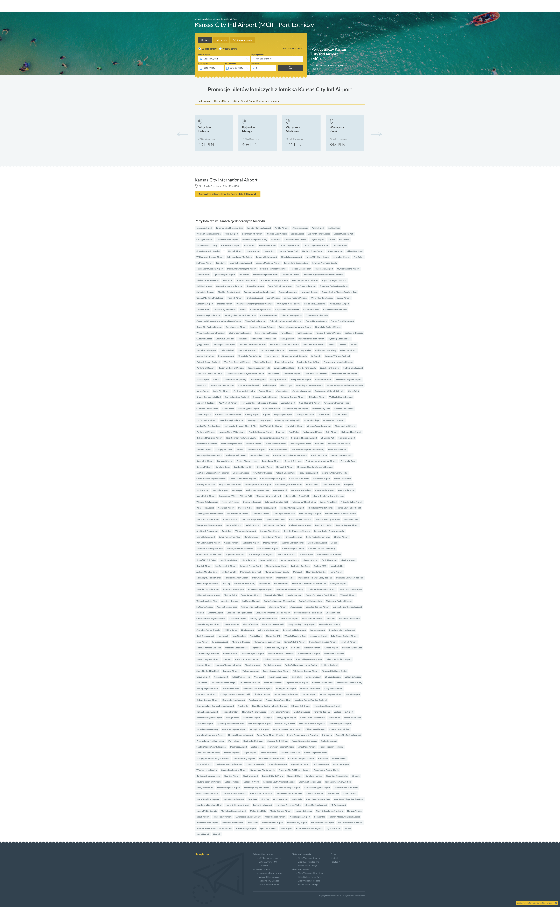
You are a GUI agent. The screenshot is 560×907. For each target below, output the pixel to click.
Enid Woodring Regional (244, 759)
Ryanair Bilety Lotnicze (269, 881)
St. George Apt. (327, 438)
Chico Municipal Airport (227, 240)
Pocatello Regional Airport (260, 432)
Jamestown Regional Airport (209, 718)
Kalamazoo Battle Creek (248, 385)
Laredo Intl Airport (346, 490)
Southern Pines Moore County (289, 590)
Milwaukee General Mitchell (268, 496)
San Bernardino (281, 584)
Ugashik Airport (334, 829)
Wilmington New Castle (274, 525)
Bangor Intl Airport (204, 461)
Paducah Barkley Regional (207, 362)
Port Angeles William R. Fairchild (329, 391)
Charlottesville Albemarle (317, 316)
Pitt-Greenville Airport (262, 578)
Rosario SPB (264, 584)
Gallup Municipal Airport (207, 794)
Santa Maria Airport (306, 747)
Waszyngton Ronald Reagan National (212, 759)
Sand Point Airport (260, 514)
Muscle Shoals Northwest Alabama (328, 496)
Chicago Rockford (204, 240)
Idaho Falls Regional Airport (296, 409)
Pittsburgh (327, 735)
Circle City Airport (302, 712)
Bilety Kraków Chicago (308, 885)
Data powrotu (230, 64)
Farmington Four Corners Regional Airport (215, 706)
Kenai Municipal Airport (266, 333)
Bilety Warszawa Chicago (309, 881)
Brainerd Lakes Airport (276, 234)
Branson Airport (230, 654)
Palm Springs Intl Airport (207, 584)
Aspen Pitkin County (300, 764)
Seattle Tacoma (257, 747)
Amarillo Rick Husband (249, 683)
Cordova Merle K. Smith (244, 391)
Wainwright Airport (277, 607)
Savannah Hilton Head (284, 368)
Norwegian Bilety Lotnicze (270, 873)
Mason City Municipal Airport (209, 269)
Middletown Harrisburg (325, 351)
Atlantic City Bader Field (225, 310)
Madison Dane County (300, 269)
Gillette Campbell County (293, 549)
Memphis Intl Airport (205, 496)
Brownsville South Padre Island (308, 613)
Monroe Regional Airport (340, 724)
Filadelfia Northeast (262, 362)
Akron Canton (202, 391)
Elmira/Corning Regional (240, 333)
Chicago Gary (282, 391)
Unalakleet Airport (254, 298)
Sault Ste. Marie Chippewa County (340, 514)
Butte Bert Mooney (268, 316)
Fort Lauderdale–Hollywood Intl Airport (259, 403)
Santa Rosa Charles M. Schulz (209, 374)
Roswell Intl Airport (255, 286)
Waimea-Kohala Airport (207, 502)
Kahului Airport (253, 525)
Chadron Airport (250, 776)
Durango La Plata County (292, 543)
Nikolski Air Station (314, 794)
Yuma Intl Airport (234, 525)
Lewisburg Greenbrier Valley (288, 805)
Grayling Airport (280, 799)
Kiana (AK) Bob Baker (206, 560)
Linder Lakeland (227, 351)
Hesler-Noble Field (352, 718)
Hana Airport (228, 409)
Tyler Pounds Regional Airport (344, 374)
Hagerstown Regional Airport (327, 706)
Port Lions (295, 648)
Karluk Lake (297, 799)
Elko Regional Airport (317, 543)
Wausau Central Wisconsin (208, 234)
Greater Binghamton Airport (233, 770)
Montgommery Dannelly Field (267, 642)
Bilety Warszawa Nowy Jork (310, 873)
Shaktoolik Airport (346, 438)
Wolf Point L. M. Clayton (271, 426)
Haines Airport (306, 555)
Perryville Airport (220, 490)
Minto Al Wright (229, 572)
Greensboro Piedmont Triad (336, 403)
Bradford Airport (215, 613)
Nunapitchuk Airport (259, 729)
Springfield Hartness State (310, 601)
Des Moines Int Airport (236, 327)
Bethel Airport (269, 385)
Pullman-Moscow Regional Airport (344, 817)
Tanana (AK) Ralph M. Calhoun (209, 298)
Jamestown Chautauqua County (284, 345)
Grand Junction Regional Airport (210, 479)
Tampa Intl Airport (268, 753)
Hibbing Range (230, 630)
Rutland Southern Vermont (247, 659)
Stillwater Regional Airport (208, 595)
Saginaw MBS (320, 566)
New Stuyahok (239, 636)
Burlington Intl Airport (286, 689)
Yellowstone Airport (256, 450)
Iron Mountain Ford (228, 560)
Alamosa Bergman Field (260, 310)
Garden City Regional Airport (317, 788)
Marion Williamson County (277, 572)
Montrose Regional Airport (234, 729)
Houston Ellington (230, 712)
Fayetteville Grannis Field (308, 362)
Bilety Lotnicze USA (300, 870)
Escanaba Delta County (206, 246)
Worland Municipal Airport (328, 520)
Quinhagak (237, 490)
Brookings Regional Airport (208, 316)
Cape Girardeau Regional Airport (210, 619)
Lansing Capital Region (286, 718)
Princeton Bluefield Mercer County (294, 770)
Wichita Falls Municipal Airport (321, 590)
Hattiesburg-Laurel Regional (261, 555)
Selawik (240, 450)
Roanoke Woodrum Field (259, 368)
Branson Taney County (247, 281)
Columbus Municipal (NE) (276, 502)
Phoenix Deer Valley (284, 362)
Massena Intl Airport (324, 269)
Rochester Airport (329, 741)
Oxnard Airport (331, 648)
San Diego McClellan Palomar (209, 514)
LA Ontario (316, 356)
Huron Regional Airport (248, 409)
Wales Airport (202, 380)
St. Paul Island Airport (353, 368)
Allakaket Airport (300, 228)
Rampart (227, 659)
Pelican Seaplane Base (352, 648)
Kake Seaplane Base (331, 485)
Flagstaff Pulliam (250, 625)
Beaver (348, 829)
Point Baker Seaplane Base (318, 799)
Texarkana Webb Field (290, 753)
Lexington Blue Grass (300, 566)
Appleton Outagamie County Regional (290, 455)
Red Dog (226, 584)
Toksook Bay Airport (222, 817)
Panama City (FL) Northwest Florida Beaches (323, 275)
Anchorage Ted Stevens (236, 455)
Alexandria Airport (323, 380)
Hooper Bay (269, 251)
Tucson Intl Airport (292, 374)
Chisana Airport (231, 543)
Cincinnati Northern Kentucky (252, 345)
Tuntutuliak (296, 677)
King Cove (220, 263)
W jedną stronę (230, 48)
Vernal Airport (273, 298)
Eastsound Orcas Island (349, 619)
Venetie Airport (221, 677)
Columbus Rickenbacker (337, 776)
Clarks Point (353, 391)
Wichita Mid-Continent (268, 630)
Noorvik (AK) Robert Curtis (208, 578)
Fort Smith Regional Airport (328, 333)
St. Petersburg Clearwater (207, 654)
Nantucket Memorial (255, 764)
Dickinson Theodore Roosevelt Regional (315, 467)
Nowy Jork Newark (230, 502)
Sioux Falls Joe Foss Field (273, 625)
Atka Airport (296, 607)
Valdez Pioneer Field (241, 677)
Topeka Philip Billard (274, 595)
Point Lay (280, 432)
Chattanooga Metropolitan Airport (321, 461)
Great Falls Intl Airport (299, 479)
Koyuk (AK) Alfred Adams (317, 257)
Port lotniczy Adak (323, 525)
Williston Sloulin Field (344, 409)
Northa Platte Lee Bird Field (312, 718)
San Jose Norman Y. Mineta (350, 823)
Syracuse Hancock (268, 829)
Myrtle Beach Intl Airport (348, 269)
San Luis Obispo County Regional (211, 747)
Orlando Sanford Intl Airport (338, 659)
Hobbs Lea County (342, 479)
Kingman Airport (335, 251)
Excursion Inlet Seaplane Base (209, 549)
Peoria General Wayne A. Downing (302, 735)
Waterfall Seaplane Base (295, 636)
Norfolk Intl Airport (294, 426)
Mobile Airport (231, 234)
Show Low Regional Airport (260, 590)
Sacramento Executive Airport (273, 438)
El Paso (334, 543)
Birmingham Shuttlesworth (262, 770)
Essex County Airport (271, 537)
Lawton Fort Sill (280, 490)
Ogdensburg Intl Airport (224, 275)
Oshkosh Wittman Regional (337, 356)
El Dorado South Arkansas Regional (279, 782)
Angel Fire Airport (341, 764)
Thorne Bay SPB (273, 636)
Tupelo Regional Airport (300, 444)
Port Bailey (358, 257)
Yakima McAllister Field (206, 601)
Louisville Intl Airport (262, 805)
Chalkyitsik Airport (238, 619)
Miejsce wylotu (204, 54)
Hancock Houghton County (254, 240)
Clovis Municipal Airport (295, 240)
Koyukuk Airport (203, 566)
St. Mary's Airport (204, 263)
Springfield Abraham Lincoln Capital (301, 665)
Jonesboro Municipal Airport (342, 630)
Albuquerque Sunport (339, 304)
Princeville (323, 759)
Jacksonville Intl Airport (266, 257)
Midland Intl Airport (241, 642)
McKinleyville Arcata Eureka (209, 455)
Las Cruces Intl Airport (206, 420)
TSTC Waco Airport (289, 619)
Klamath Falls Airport (324, 490)
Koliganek (348, 485)
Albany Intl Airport (278, 380)
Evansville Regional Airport (208, 625)
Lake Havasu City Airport (261, 794)
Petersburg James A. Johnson (305, 281)
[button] (376, 134)
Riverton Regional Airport (207, 659)
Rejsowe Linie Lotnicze (263, 854)
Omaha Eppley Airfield (339, 729)
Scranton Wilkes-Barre (322, 683)
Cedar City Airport (221, 391)
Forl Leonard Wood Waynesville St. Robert (245, 374)
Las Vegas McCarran (305, 415)
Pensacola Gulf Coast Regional (349, 578)
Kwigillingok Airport (283, 415)
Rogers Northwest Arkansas (304, 741)
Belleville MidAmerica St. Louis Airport (273, 613)
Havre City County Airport (254, 712)
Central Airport (265, 391)
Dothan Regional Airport (331, 694)
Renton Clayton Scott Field (349, 508)
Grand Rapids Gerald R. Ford (209, 555)
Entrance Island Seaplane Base (229, 228)
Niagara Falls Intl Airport (230, 485)
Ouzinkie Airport (329, 560)
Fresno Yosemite (231, 625)
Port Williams (256, 636)
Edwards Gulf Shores (300, 706)
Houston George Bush (288, 251)
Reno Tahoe (252, 823)
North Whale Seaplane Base (271, 759)
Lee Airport (201, 385)
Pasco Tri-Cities (245, 508)
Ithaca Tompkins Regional (207, 799)
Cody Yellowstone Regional (237, 397)
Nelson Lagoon (271, 356)
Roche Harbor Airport (266, 508)
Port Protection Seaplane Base (274, 281)
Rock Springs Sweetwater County (241, 438)
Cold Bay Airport (231, 776)
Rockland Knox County (244, 584)
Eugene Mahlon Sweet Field (278, 700)
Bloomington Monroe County (309, 385)
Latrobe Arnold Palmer (301, 490)
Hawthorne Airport (321, 479)
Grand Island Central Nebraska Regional (269, 706)
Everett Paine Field (328, 502)
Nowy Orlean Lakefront (333, 420)
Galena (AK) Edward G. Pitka (334, 473)
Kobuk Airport (202, 817)
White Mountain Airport (322, 298)
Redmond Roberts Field (232, 823)
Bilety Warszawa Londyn (309, 858)
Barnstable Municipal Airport (311, 339)
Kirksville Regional (322, 712)
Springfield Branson (205, 292)
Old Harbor (244, 275)
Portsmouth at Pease (312, 432)
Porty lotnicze (213, 19)
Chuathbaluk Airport (301, 391)
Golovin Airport (340, 246)
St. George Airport (204, 607)
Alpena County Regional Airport (347, 607)
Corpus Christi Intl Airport (342, 321)
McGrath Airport (338, 805)
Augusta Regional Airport (347, 525)
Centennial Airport (204, 304)
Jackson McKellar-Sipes (206, 572)
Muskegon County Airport (259, 420)
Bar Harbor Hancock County (349, 683)
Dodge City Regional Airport (209, 327)
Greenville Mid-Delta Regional (243, 479)
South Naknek (202, 834)
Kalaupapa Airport (204, 724)
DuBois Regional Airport (207, 700)
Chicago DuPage (348, 461)
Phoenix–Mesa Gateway (207, 729)
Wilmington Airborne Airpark (258, 485)
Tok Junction (273, 374)
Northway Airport (312, 648)
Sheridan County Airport (229, 292)
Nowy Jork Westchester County (287, 729)
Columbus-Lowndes (225, 339)
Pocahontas (319, 817)
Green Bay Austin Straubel (208, 251)
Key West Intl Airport (228, 403)
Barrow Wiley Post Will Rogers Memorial (345, 385)
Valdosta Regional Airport (295, 298)
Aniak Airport (318, 228)
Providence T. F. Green (334, 654)
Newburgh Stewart (309, 292)
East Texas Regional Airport (272, 351)
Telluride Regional (231, 753)
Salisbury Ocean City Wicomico (277, 659)
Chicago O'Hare (294, 776)
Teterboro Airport (253, 444)
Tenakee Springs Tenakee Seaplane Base (339, 292)
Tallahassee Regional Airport (305, 671)
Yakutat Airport (343, 298)
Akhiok (243, 310)
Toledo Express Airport (275, 444)
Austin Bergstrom (319, 455)
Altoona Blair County (259, 455)
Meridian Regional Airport (232, 420)
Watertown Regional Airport (339, 601)
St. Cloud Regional (329, 665)
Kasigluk (268, 718)
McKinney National (251, 601)
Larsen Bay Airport (341, 257)
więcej (549, 903)
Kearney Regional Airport (233, 700)
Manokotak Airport (251, 718)
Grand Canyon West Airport (316, 246)
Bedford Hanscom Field (341, 455)
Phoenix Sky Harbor (285, 578)
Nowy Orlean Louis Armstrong (329, 811)
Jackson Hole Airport (343, 712)
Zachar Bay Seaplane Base (257, 490)
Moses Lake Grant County (249, 356)
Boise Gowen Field (231, 689)
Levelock (342, 345)
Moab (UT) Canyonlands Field (263, 619)
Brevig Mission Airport (301, 380)
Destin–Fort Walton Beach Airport (321, 595)
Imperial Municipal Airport (259, 228)
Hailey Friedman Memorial (331, 747)
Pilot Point (227, 281)
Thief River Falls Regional (315, 374)
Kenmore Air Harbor (290, 560)
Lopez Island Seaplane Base (296, 263)
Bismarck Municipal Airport (239, 613)
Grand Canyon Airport (290, 246)
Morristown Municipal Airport (322, 642)
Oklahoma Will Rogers (315, 729)
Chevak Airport (203, 677)
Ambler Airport (281, 228)
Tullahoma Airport (251, 671)
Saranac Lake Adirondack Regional (259, 292)
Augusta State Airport (270, 531)
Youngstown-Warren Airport (209, 525)
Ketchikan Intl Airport (206, 351)
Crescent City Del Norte (272, 776)
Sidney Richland (339, 759)
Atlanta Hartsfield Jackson (222, 385)
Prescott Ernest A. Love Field (281, 654)
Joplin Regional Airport (233, 799)
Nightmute (256, 648)
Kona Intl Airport (203, 764)
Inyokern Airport (317, 630)
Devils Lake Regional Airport (328, 327)
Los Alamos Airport (318, 636)
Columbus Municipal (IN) (235, 380)
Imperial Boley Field (321, 409)
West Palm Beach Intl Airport (237, 362)
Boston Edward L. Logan (247, 461)
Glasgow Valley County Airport (301, 625)
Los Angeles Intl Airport (225, 566)
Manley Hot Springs (205, 356)
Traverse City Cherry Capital (334, 671)
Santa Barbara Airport (250, 595)
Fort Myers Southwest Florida (240, 549)
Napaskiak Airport (226, 508)
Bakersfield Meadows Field (335, 310)
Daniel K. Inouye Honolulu (234, 794)
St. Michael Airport (272, 665)
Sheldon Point (230, 595)
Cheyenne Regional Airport (265, 397)
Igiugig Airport (202, 345)
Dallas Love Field (232, 782)
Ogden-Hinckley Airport (276, 648)
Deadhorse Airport (238, 747)
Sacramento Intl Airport (272, 823)
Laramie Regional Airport (241, 263)
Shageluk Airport (252, 665)
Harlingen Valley (287, 339)
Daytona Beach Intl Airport (208, 782)
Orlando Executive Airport (319, 426)
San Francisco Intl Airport (322, 823)
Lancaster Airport (204, 228)
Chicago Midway (203, 467)
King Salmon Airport (277, 764)
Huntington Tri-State (205, 485)
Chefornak (275, 240)
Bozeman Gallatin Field (310, 689)
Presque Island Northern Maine (210, 741)
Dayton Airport (317, 240)
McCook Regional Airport (259, 724)
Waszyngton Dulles (223, 450)
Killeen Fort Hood (355, 251)
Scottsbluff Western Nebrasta (297, 531)
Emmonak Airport (241, 473)
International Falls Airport (294, 630)
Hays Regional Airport (279, 712)
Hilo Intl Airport (249, 560)
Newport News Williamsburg (232, 432)
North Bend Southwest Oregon (210, 735)
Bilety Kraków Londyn (307, 866)
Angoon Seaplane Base (227, 607)
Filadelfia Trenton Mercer (207, 281)
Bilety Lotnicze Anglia (301, 854)
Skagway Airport (203, 665)
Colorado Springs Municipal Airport (286, 321)
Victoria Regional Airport (315, 753)
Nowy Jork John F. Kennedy (294, 356)
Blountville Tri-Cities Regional (309, 829)
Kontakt (334, 858)
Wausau (200, 613)
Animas (331, 240)
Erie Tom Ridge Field (205, 403)
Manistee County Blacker (300, 351)
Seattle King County (307, 368)
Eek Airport (344, 240)
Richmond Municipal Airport (209, 438)
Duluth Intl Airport (251, 543)
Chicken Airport (341, 537)
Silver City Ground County (208, 753)
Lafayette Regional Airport (237, 805)
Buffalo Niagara (251, 537)
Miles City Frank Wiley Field (287, 420)
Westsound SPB (351, 520)
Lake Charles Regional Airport (344, 636)
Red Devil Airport (204, 286)
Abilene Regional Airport (300, 525)
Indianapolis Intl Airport (224, 345)
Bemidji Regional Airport (207, 689)
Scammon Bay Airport (297, 823)
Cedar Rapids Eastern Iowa (318, 537)
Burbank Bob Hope (293, 461)
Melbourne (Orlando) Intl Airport (241, 269)
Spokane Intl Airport (354, 333)
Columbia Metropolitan (291, 316)
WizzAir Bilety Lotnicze (269, 877)
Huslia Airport (247, 630)
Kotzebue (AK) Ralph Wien (304, 502)
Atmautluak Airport (272, 683)
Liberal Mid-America (247, 351)
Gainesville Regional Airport (272, 479)
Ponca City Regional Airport (348, 735)
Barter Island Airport (271, 461)
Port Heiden (233, 741)
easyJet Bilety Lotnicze (269, 885)
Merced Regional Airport (316, 805)
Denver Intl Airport (284, 467)
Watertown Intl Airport (245, 531)
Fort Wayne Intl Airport (267, 549)
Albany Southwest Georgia (223, 683)
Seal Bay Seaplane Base (231, 444)
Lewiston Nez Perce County (324, 263)
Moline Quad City (258, 811)
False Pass (252, 799)
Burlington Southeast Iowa (208, 776)
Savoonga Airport (230, 671)
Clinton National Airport (276, 566)
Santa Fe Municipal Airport (280, 286)
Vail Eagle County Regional (341, 397)
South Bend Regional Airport (304, 438)
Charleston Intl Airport (206, 694)
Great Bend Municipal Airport (286, 788)
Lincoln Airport (340, 415)
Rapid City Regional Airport (334, 281)
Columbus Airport (353, 677)
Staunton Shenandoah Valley (228, 665)
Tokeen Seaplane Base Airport (276, 671)
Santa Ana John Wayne (233, 590)
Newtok (216, 834)
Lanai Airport (202, 642)
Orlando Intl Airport (290, 275)
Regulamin (335, 862)
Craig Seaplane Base (333, 689)
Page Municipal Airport (275, 817)
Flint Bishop (249, 246)
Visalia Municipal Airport (300, 520)
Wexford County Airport (319, 234)
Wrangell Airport (347, 595)
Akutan (353, 345)
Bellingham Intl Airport (252, 234)
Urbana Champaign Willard (208, 397)
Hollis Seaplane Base (337, 450)
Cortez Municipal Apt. (343, 234)
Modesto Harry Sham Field (297, 496)
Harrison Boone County (312, 251)
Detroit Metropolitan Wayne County (295, 327)
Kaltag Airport (232, 718)
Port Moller (294, 432)
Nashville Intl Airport (205, 537)
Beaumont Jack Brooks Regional (257, 689)
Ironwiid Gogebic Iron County (288, 485)
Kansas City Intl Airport (294, 642)
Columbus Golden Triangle (208, 630)
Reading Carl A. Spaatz (253, 741)
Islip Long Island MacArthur (239, 257)
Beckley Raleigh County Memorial (329, 531)
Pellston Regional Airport (253, 654)
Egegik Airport (255, 700)
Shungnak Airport (338, 584)
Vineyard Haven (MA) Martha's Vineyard (254, 304)
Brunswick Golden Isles (206, 444)
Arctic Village (334, 228)
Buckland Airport (225, 461)
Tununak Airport (230, 520)
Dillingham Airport (316, 397)
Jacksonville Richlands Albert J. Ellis (240, 426)
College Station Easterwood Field (235, 694)
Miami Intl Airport (348, 351)
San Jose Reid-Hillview (277, 741)
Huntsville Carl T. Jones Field (289, 794)
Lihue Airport (324, 415)
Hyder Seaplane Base (277, 677)
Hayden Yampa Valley (235, 555)
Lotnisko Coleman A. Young (262, 327)
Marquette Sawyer (303, 811)
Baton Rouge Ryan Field (229, 537)
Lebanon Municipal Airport (268, 263)
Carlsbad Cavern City (243, 467)
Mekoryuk (297, 572)
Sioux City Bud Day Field (207, 671)
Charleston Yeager (264, 467)
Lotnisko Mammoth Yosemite (273, 269)
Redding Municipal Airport (292, 508)
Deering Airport (270, 543)
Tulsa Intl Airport (235, 298)
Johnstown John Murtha (313, 345)
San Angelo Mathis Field (284, 514)
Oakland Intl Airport (252, 502)
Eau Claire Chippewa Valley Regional (212, 473)
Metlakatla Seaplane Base (236, 648)
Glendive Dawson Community (321, 549)
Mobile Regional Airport (280, 811)
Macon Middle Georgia (206, 811)
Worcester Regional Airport (265, 275)
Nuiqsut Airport (354, 811)
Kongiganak (223, 636)
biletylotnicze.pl (201, 19)
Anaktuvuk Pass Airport (207, 531)
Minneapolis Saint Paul (250, 572)
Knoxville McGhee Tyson (339, 444)
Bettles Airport (297, 234)
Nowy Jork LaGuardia (316, 572)
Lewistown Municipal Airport (229, 764)
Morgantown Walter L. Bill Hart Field (235, 496)
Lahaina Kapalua (203, 415)
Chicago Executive (294, 537)
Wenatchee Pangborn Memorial (210, 333)
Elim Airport (201, 683)
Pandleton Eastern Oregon (236, 578)
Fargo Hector (286, 333)
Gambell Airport (288, 403)
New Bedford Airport (262, 473)
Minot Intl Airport (348, 642)
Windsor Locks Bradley (206, 770)
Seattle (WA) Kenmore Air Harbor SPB (309, 584)
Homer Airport (253, 251)
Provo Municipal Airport (207, 823)
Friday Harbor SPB (204, 788)
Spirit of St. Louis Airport (351, 590)
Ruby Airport (331, 432)
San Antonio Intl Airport (237, 514)
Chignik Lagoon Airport (291, 257)
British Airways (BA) (268, 862)
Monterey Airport (226, 356)
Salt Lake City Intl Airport (207, 590)
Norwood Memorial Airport (240, 735)
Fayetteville (243, 706)
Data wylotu (203, 64)
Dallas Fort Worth (251, 782)
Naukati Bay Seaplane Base (208, 426)
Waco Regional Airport (255, 321)
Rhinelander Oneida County (320, 508)
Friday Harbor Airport (308, 473)
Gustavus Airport (204, 339)
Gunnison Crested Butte (207, 409)
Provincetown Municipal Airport (338, 362)
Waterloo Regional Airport (317, 607)
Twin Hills (319, 444)
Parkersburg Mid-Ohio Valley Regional (315, 578)
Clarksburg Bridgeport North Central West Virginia (218, 321)
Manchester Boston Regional (311, 724)
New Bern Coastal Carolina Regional (311, 700)
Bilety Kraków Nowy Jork (309, 877)
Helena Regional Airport (207, 712)
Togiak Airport (250, 753)
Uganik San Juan (294, 595)
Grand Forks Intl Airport (309, 403)
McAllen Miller (336, 566)
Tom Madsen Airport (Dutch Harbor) (308, 450)
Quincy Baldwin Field (275, 520)
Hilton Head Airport (286, 555)
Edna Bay (331, 619)
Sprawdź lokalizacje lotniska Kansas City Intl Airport (227, 194)
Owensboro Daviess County (248, 817)
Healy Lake (242, 339)
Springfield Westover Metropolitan (279, 601)
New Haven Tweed (271, 409)
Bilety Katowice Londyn (308, 862)
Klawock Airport (310, 560)
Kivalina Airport (348, 560)
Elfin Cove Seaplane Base (310, 782)
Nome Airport (336, 572)
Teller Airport (286, 829)
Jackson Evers (312, 485)
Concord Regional (258, 380)
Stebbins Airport (203, 450)
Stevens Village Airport (246, 829)
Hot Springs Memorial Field (263, 339)
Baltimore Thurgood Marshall (301, 759)
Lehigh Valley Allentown (315, 304)
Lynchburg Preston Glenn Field (230, 724)
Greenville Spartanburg (329, 625)
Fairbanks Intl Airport (230, 246)
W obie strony (209, 48)
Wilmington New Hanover (288, 304)
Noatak (216, 380)
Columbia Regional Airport (286, 694)
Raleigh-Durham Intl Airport (231, 368)
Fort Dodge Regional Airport (256, 788)
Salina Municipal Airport (310, 514)
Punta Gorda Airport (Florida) (270, 735)
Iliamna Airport (349, 794)
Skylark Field (333, 794)
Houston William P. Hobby (329, 555)
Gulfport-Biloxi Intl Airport (346, 788)
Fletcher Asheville (311, 310)
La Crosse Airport (220, 642)
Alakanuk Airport (321, 764)
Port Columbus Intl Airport (208, 543)
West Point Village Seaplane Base (348, 799)
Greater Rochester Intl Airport (229, 286)
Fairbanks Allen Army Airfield (338, 782)
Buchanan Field (333, 613)
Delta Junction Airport (312, 619)
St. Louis (355, 776)
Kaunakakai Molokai (278, 450)
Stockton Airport (224, 304)
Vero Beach (259, 677)
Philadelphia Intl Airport (351, 502)
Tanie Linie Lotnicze (261, 870)
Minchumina (334, 718)
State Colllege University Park (309, 659)
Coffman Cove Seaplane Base (228, 415)
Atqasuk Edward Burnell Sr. (287, 310)
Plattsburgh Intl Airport (345, 426)
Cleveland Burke (223, 467)
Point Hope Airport (205, 508)
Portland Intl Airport (205, 432)
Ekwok (332, 345)
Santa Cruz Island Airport (207, 520)
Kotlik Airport (202, 490)
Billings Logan (286, 385)
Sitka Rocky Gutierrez (329, 368)
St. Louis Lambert (333, 677)
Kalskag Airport (252, 415)
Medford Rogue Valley (285, 724)
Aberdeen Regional (229, 601)
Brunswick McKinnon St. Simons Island (214, 829)
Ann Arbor (226, 531)
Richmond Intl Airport (351, 432)
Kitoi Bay (265, 799)
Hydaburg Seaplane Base (339, 339)
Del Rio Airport (353, 694)
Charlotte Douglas (262, 694)
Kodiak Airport (203, 310)
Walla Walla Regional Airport (348, 380)
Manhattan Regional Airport (233, 811)
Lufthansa (263, 866)
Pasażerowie (255, 64)
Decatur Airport (309, 694)
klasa (285, 48)
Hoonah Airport (235, 251)
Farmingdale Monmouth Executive (240, 316)
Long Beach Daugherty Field (209, 805)
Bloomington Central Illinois (326, 770)
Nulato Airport (203, 275)
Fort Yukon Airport (267, 246)
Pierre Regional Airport (299, 817)
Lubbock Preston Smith (250, 566)
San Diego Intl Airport (306, 286)
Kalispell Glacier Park (285, 473)
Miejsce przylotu (257, 54)
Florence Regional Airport (228, 788)
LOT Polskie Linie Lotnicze (270, 858)
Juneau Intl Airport (268, 560)
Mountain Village (311, 420)
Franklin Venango (304, 333)
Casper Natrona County (316, 321)
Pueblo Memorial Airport (309, 654)
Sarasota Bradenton (288, 292)
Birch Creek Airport (205, 636)
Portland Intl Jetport (205, 368)
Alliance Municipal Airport (253, 607)
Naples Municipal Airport (297, 683)
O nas (333, 854)
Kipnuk (266, 415)
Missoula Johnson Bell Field (208, 648)
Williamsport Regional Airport (209, 257)
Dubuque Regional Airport (292, 397)
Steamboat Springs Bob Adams (334, 286)
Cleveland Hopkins (314, 776)
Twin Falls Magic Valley (252, 520)
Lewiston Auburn (313, 677)
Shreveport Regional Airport (281, 747)
